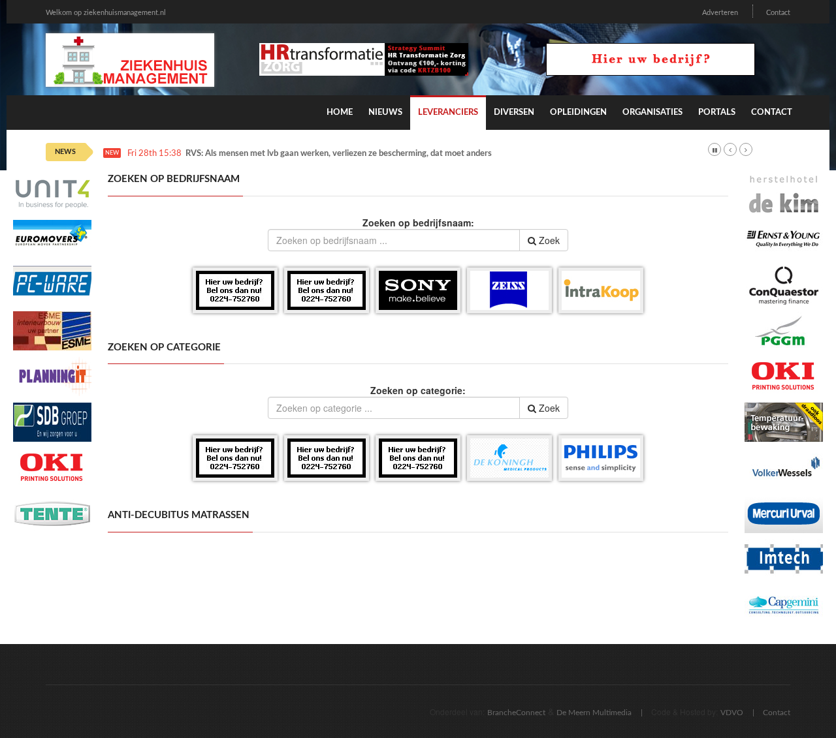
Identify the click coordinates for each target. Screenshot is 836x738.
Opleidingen (578, 112)
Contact (778, 12)
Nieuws (385, 112)
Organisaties (652, 112)
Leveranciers (448, 112)
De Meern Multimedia (594, 712)
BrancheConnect (516, 712)
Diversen (514, 112)
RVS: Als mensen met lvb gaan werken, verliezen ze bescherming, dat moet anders (338, 153)
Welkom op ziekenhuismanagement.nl (106, 12)
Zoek (548, 240)
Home (340, 112)
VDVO (731, 712)
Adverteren (720, 12)
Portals (716, 112)
